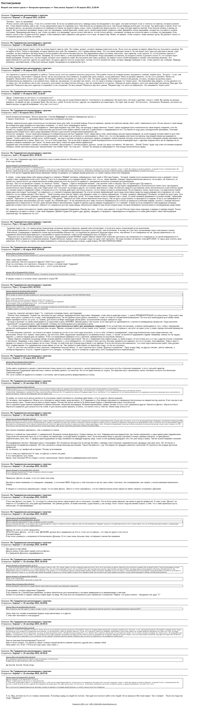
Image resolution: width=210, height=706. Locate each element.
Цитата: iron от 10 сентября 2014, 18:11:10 (21, 419)
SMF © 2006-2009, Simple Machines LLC (103, 704)
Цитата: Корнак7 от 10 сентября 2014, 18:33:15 (22, 470)
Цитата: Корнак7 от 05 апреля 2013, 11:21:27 (22, 565)
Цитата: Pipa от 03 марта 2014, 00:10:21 (20, 362)
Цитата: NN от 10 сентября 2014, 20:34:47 (20, 657)
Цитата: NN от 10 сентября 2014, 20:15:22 (20, 607)
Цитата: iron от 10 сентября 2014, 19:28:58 (21, 518)
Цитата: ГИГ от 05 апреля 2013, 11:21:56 (20, 628)
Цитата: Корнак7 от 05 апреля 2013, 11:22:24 (22, 165)
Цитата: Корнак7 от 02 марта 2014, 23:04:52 (21, 291)
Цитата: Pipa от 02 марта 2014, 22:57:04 (20, 253)
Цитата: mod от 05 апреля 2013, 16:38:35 (20, 677)
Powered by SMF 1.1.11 (80, 704)
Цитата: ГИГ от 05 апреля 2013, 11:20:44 (20, 272)
